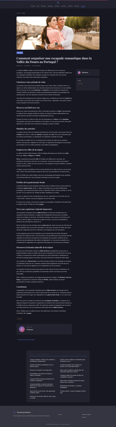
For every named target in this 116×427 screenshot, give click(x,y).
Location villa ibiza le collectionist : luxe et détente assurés (41, 365)
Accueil (33, 6)
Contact (84, 417)
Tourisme (70, 6)
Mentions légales (86, 414)
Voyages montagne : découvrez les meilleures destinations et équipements (42, 360)
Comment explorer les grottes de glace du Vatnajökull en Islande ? (71, 376)
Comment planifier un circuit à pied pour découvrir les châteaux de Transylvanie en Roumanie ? (41, 385)
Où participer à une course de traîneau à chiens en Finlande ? (41, 374)
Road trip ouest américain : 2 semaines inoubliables (71, 386)
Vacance (77, 6)
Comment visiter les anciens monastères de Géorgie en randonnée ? (42, 379)
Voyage (83, 6)
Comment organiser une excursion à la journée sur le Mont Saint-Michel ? (71, 365)
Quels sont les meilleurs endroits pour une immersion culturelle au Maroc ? (72, 370)
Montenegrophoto (24, 412)
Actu (38, 6)
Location (63, 6)
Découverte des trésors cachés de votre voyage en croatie (43, 397)
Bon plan (43, 6)
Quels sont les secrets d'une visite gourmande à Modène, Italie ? (42, 391)
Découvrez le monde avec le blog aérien (41, 370)
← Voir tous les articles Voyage (25, 339)
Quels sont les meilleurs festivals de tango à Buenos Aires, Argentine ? (72, 381)
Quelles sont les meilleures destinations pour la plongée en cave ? (72, 360)
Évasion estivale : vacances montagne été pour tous (73, 391)
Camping (50, 6)
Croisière (56, 6)
